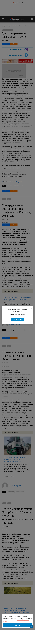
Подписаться (17, 319)
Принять (17, 625)
